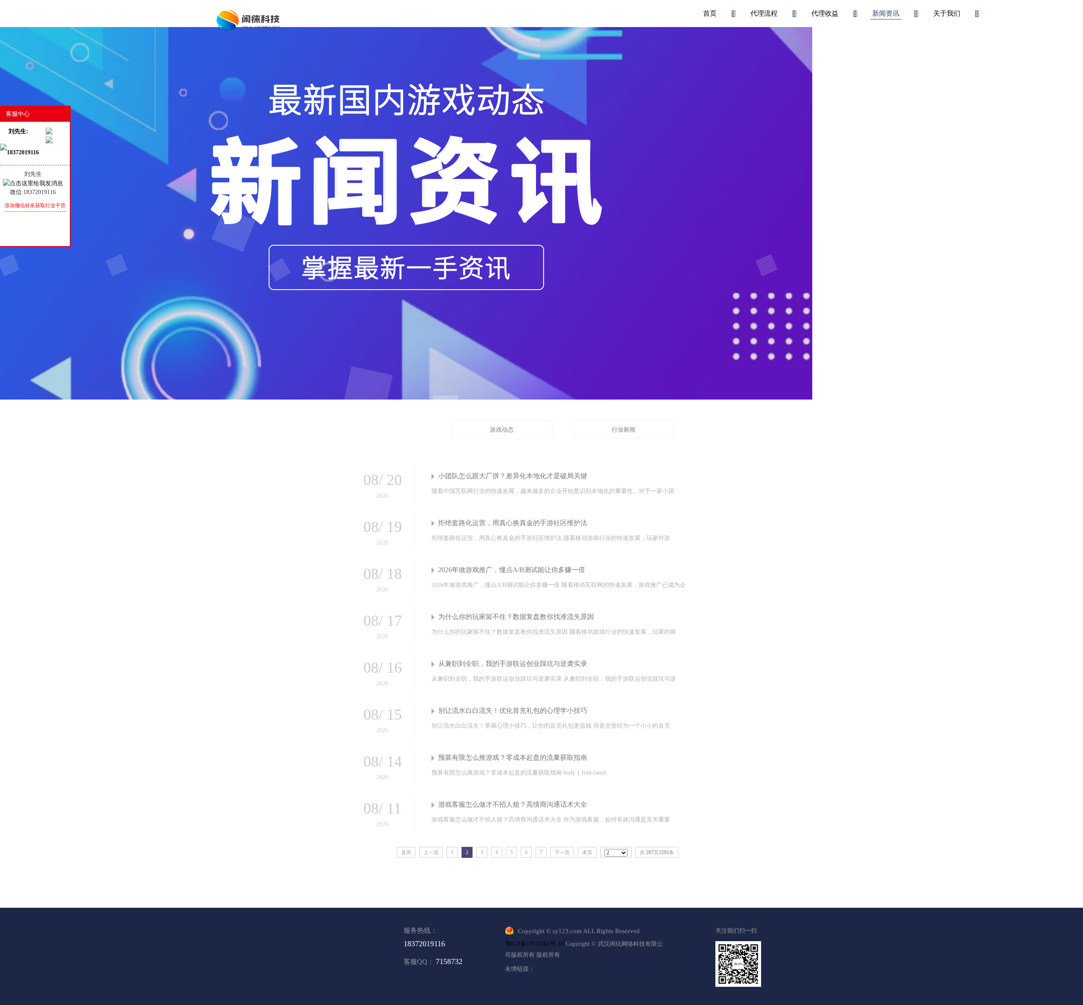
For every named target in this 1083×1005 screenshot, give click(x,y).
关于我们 (946, 13)
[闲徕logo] (248, 20)
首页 (710, 13)
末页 (587, 852)
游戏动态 (502, 430)
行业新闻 (623, 430)
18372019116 (424, 943)
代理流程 (764, 13)
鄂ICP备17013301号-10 (534, 944)
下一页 (562, 852)
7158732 (449, 961)
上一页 (431, 852)
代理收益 (824, 13)
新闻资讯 (885, 13)
